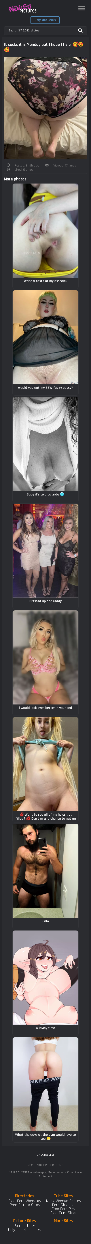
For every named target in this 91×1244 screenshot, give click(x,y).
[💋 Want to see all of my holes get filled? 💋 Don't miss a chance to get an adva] (45, 764)
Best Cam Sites (63, 1213)
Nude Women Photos (63, 1201)
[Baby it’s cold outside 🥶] (45, 444)
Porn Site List (63, 1205)
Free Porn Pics (63, 1209)
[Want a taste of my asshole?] (45, 231)
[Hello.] (45, 871)
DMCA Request (45, 1155)
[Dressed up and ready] (45, 551)
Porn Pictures (25, 1226)
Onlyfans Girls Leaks (24, 1229)
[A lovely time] (45, 978)
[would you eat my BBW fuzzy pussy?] (45, 337)
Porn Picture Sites (25, 1205)
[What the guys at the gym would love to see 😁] (45, 1084)
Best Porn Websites (24, 1201)
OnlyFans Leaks (45, 20)
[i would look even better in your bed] (45, 657)
